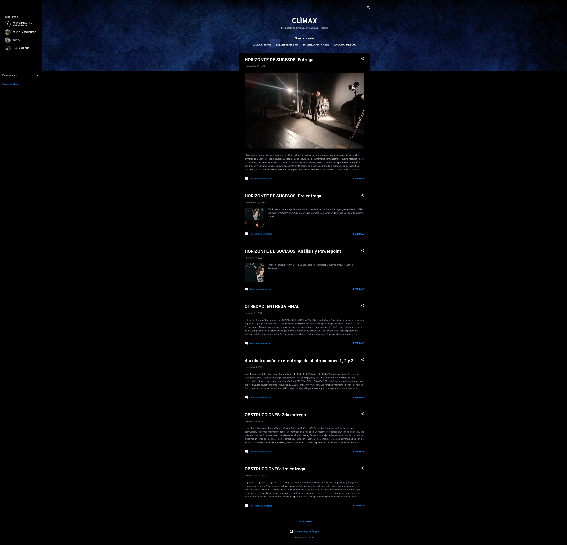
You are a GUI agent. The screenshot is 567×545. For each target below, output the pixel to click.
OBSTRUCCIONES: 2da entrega (275, 414)
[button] (362, 59)
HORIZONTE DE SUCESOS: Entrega (279, 59)
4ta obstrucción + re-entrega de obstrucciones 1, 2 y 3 (299, 360)
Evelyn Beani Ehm (287, 44)
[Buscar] (368, 8)
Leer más (358, 178)
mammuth (312, 537)
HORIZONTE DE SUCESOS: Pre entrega (283, 195)
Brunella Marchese (316, 44)
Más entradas (304, 521)
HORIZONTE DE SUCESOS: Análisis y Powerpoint (293, 251)
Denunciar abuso (10, 84)
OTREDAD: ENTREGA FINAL (272, 306)
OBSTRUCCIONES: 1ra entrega (275, 468)
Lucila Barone (261, 44)
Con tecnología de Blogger (306, 531)
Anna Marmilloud (345, 44)
